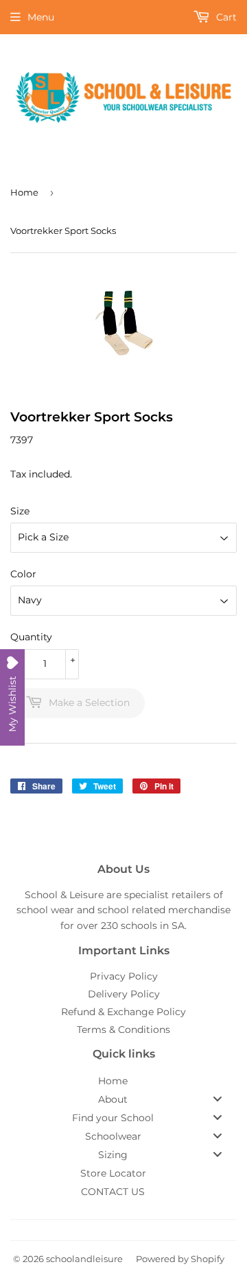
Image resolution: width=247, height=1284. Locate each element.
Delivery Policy (124, 994)
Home (24, 192)
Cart (225, 17)
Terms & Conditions (123, 1029)
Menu (40, 17)
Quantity (31, 637)
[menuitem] (123, 1081)
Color (23, 574)
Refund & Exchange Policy (123, 1012)
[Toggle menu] (217, 1099)
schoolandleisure (84, 1258)
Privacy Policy (124, 976)
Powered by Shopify (180, 1258)
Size (20, 511)
